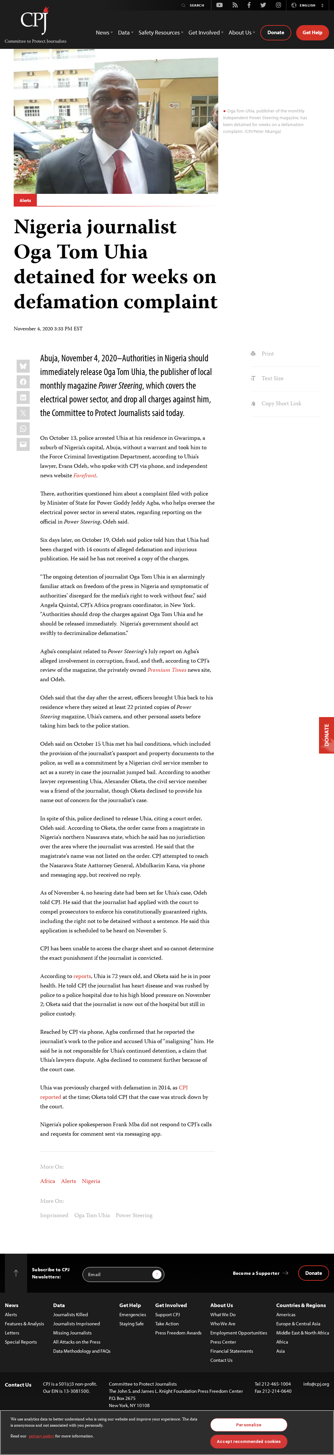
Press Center (223, 1342)
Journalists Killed (70, 1314)
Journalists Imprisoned (76, 1323)
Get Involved (171, 1305)
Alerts (25, 200)
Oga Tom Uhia (92, 1216)
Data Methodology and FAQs (82, 1351)
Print (267, 354)
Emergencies (132, 1314)
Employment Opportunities (238, 1333)
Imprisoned (54, 1216)
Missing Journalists (72, 1333)
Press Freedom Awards (178, 1333)
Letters (12, 1333)
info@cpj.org (316, 1384)
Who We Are (222, 1323)
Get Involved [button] (204, 32)
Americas (286, 1314)
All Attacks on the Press (76, 1342)
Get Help (313, 32)
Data (59, 1305)
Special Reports (21, 1342)
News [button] (102, 32)
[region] (167, 1432)
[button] (322, 5)
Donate (275, 32)
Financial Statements (231, 1351)
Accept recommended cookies (249, 1441)
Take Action (167, 1323)
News (11, 1305)
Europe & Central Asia (298, 1323)
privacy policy (41, 1436)
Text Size (271, 379)
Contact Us (221, 1360)
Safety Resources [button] (159, 32)
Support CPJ (167, 1314)
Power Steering (134, 1216)
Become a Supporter (256, 1273)
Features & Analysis (24, 1323)
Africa (47, 1182)
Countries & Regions (301, 1305)
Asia (280, 1351)
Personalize (248, 1424)
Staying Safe (131, 1323)
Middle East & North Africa (302, 1333)
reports (82, 977)
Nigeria (91, 1182)
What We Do (222, 1314)
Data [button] (124, 32)
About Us (221, 1305)
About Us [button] (240, 32)
